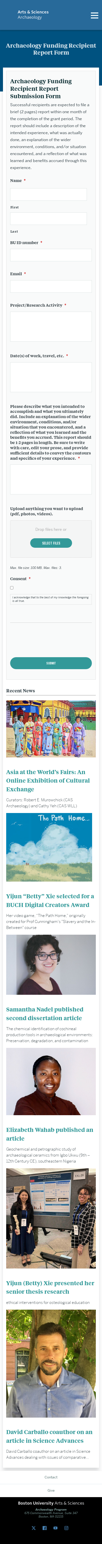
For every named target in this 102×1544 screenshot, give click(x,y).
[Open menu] (94, 14)
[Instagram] (67, 1528)
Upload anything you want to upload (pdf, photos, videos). (46, 511)
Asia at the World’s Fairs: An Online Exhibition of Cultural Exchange (48, 780)
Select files (51, 542)
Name (18, 180)
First (14, 207)
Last (14, 231)
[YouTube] (56, 1528)
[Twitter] (35, 1528)
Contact (51, 1477)
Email (18, 273)
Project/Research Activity (38, 305)
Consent (20, 578)
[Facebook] (46, 1528)
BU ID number (26, 242)
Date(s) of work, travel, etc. (39, 355)
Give (51, 1490)
